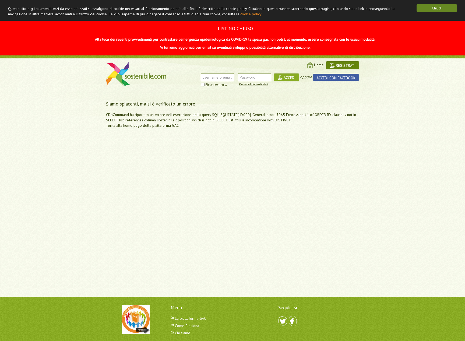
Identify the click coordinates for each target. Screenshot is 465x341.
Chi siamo (182, 333)
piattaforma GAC (165, 125)
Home (319, 64)
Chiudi (437, 8)
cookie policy (251, 14)
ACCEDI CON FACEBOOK (335, 77)
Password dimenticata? (253, 84)
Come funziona (186, 325)
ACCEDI (289, 77)
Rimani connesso (216, 84)
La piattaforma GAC (190, 318)
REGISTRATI (345, 65)
